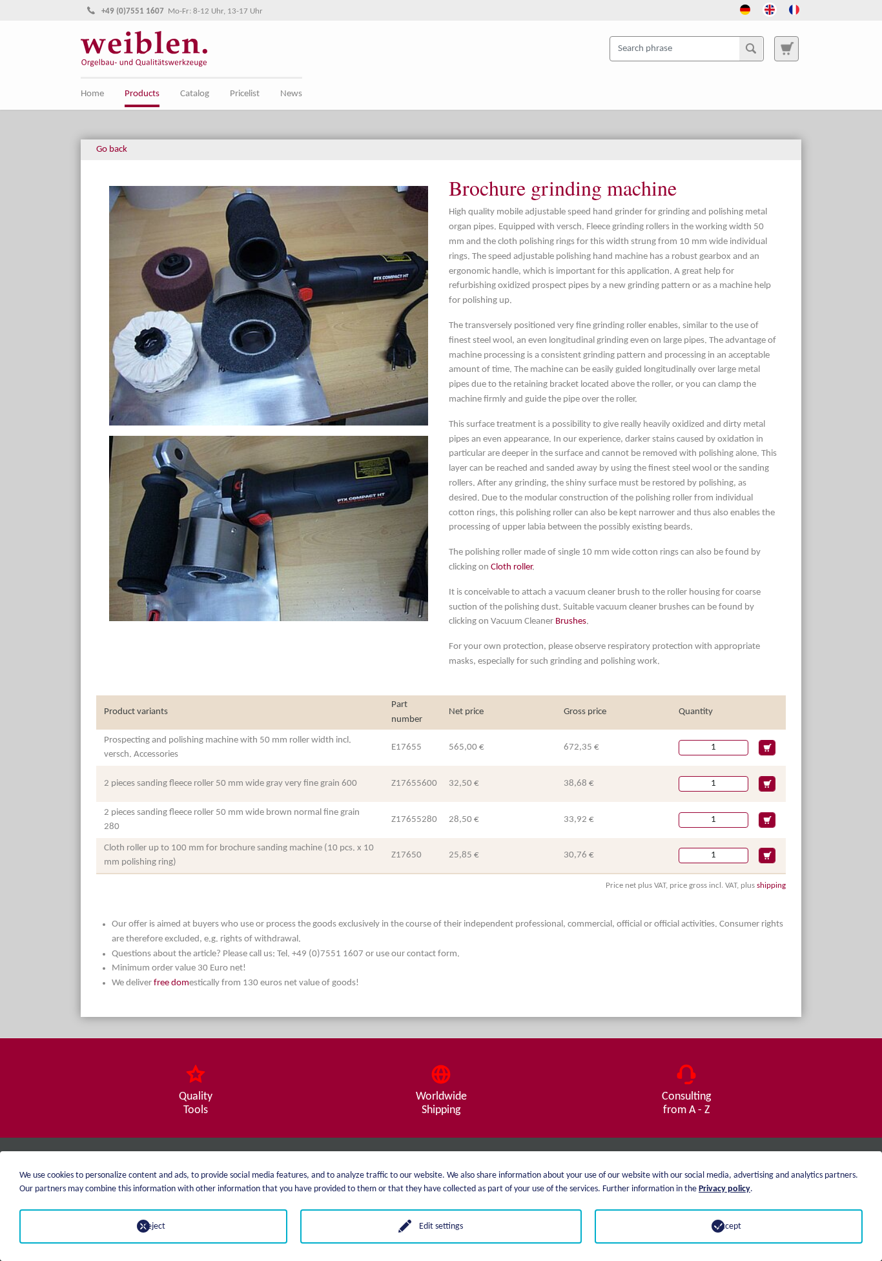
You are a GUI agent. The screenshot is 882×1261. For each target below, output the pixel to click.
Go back (111, 149)
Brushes (570, 621)
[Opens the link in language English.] (770, 8)
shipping (771, 885)
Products (142, 94)
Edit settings (441, 1226)
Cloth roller (511, 567)
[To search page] (786, 48)
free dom (171, 983)
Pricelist (245, 94)
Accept (728, 1226)
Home (92, 94)
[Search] (751, 48)
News (291, 94)
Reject (153, 1226)
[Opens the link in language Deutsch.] (745, 8)
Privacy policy (724, 1189)
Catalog (194, 94)
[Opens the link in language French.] (794, 8)
